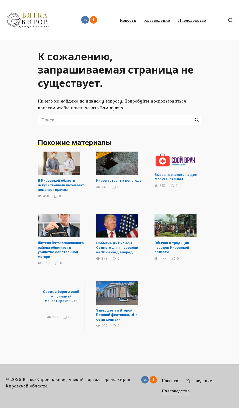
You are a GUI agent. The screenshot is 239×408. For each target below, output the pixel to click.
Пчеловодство (192, 20)
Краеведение (157, 20)
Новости (128, 20)
